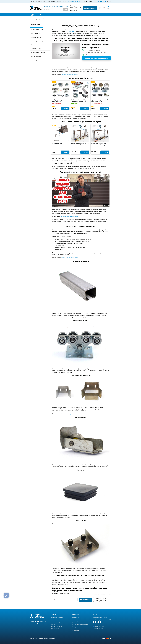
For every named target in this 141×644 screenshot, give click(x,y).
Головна (32, 19)
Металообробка (55, 628)
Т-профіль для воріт (57, 143)
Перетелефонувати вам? (74, 1)
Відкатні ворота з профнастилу (38, 52)
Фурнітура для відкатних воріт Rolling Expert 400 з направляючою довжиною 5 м (60, 100)
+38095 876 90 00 (99, 628)
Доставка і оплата (50, 1)
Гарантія (58, 1)
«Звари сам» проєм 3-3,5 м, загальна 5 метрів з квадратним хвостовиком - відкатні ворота (100, 144)
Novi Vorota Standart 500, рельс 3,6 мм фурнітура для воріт (80, 100)
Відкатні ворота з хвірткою (37, 60)
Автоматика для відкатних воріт (70, 216)
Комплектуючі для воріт (57, 622)
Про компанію (75, 617)
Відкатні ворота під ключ (37, 29)
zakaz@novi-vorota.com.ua (100, 617)
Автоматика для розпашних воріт (70, 414)
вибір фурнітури (70, 31)
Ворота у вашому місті (57, 626)
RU (110, 1)
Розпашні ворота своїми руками (70, 257)
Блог (44, 15)
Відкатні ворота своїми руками (38, 41)
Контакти (64, 1)
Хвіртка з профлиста (36, 56)
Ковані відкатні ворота (36, 48)
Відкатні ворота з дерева (37, 44)
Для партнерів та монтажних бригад (80, 625)
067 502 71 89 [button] (87, 1)
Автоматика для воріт (57, 617)
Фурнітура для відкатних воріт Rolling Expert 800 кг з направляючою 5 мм (99, 100)
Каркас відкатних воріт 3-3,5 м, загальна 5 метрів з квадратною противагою (80, 144)
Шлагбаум (53, 624)
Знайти (65, 9)
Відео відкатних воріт (36, 37)
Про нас (32, 1)
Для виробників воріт (40, 1)
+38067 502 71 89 (99, 626)
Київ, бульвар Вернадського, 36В (102, 620)
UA (107, 1)
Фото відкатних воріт (36, 33)
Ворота (53, 620)
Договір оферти (76, 630)
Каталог (35, 15)
